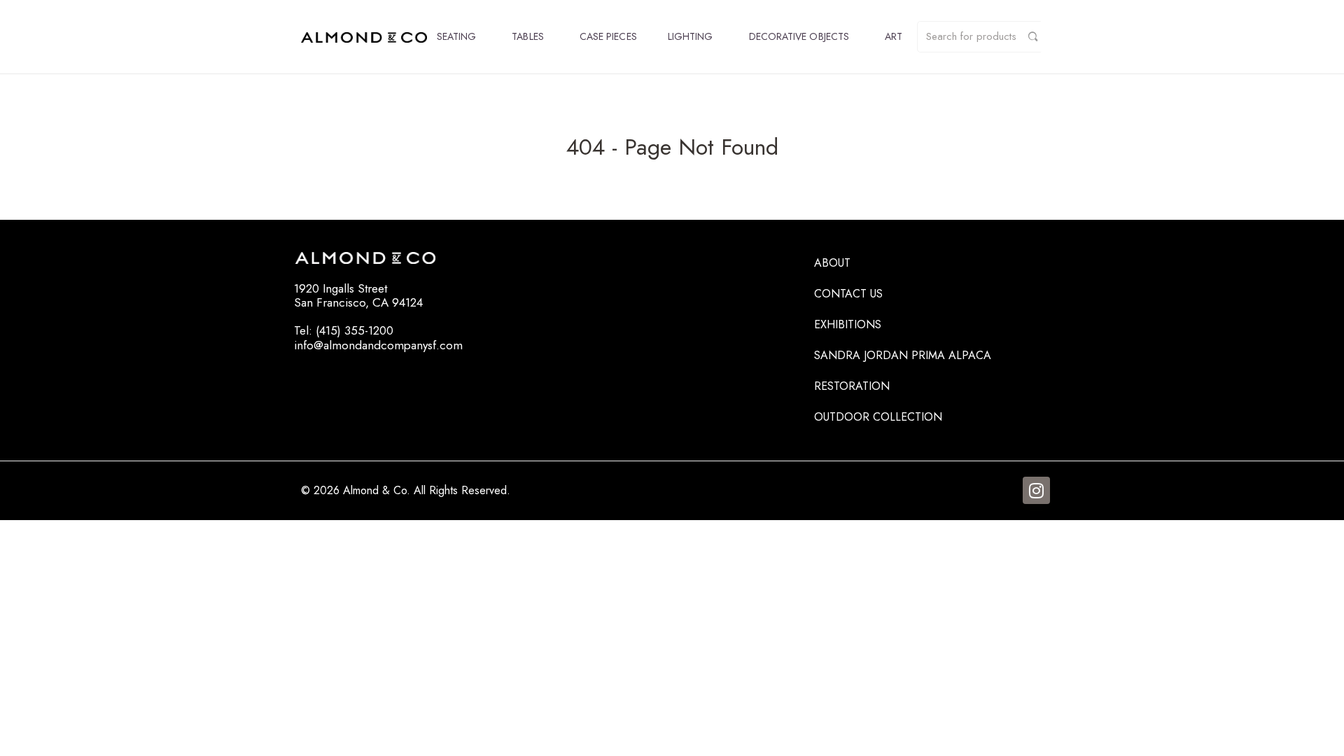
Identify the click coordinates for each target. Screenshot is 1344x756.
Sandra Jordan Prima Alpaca (902, 355)
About (832, 263)
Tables (527, 36)
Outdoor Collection (878, 417)
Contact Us (848, 294)
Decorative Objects (799, 36)
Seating (457, 36)
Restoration (852, 386)
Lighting (690, 36)
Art (893, 36)
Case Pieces (608, 36)
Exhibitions (847, 324)
